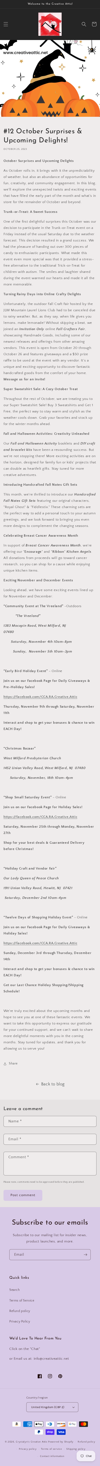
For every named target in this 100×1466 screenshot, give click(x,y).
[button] (6, 24)
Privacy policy (28, 1449)
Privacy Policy (19, 1321)
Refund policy (19, 1311)
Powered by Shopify (60, 1441)
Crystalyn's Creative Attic (31, 1441)
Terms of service (51, 1449)
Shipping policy (76, 1449)
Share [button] (13, 1063)
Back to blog (53, 1084)
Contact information (52, 1456)
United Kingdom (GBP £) (47, 1407)
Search (14, 1290)
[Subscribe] (85, 1254)
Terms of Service (21, 1300)
